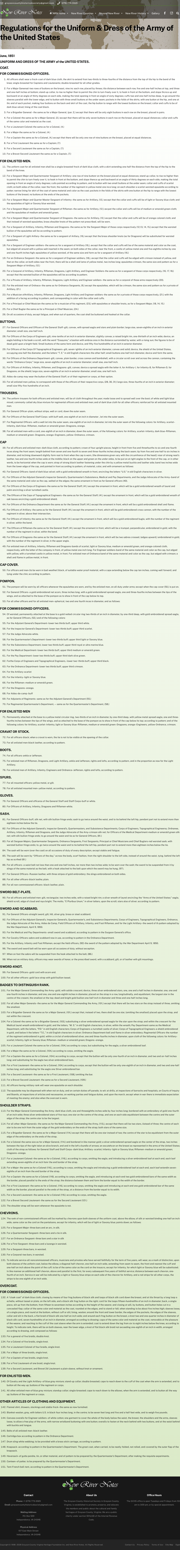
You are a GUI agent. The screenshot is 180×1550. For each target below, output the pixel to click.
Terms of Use (157, 1545)
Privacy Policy (143, 1545)
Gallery (156, 13)
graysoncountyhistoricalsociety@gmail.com (28, 1504)
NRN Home (59, 13)
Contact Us (130, 1545)
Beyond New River (109, 13)
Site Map (169, 1545)
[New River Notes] (21, 12)
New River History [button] (135, 13)
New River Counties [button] (82, 13)
